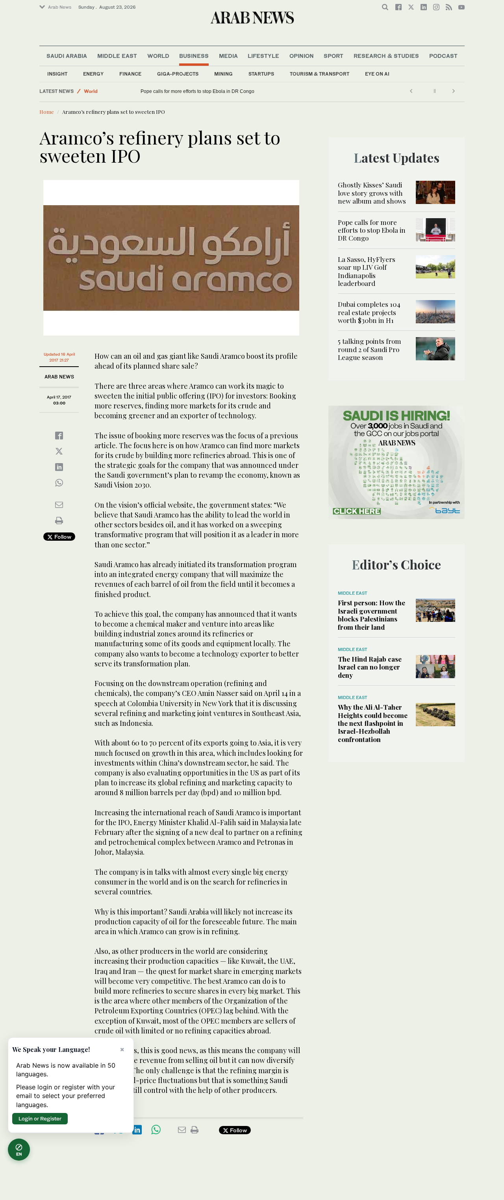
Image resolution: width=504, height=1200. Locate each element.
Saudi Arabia (66, 55)
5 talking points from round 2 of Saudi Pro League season (369, 349)
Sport (333, 55)
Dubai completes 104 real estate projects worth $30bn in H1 (369, 312)
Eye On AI (377, 74)
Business (194, 55)
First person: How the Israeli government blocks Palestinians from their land (371, 614)
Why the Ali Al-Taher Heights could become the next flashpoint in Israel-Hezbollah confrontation (373, 723)
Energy (93, 74)
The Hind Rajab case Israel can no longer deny (370, 667)
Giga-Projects (177, 74)
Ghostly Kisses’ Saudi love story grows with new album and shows (372, 192)
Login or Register (40, 1118)
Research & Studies (386, 55)
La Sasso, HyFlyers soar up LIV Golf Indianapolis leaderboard (366, 271)
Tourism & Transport (319, 74)
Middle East (117, 55)
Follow (62, 536)
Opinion (301, 55)
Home (46, 111)
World (158, 55)
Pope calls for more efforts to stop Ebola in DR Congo (197, 91)
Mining (223, 74)
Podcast (443, 55)
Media (228, 55)
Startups (261, 74)
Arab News (59, 7)
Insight (57, 74)
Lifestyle (263, 55)
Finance (130, 74)
